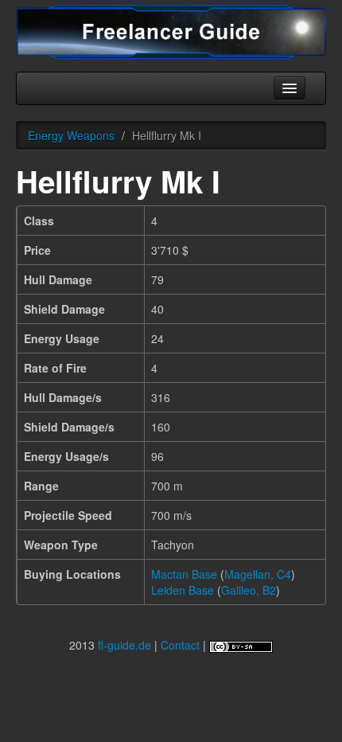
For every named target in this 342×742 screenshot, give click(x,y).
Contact (180, 645)
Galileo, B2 (248, 590)
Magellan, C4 (257, 574)
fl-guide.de (124, 645)
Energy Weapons (71, 135)
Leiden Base (182, 590)
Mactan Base (184, 574)
